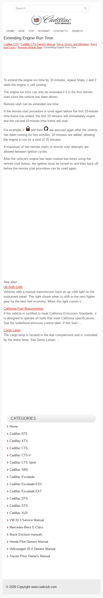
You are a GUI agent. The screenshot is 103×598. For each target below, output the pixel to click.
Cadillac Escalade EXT (26, 491)
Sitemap (43, 31)
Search (77, 31)
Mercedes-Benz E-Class (26, 527)
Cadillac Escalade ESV (26, 484)
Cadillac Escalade (22, 477)
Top (31, 31)
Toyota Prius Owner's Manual (30, 556)
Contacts (60, 31)
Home (10, 31)
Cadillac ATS (18, 433)
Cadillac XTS (19, 441)
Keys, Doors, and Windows (73, 44)
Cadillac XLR (19, 513)
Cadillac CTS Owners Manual (38, 44)
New (21, 31)
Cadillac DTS (19, 498)
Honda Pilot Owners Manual (29, 542)
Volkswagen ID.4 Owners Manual (32, 549)
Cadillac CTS (11, 44)
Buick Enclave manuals (26, 534)
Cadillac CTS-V (20, 455)
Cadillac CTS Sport (23, 462)
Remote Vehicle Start (30, 47)
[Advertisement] (51, 63)
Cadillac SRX (19, 469)
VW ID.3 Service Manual (27, 520)
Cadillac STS (19, 505)
